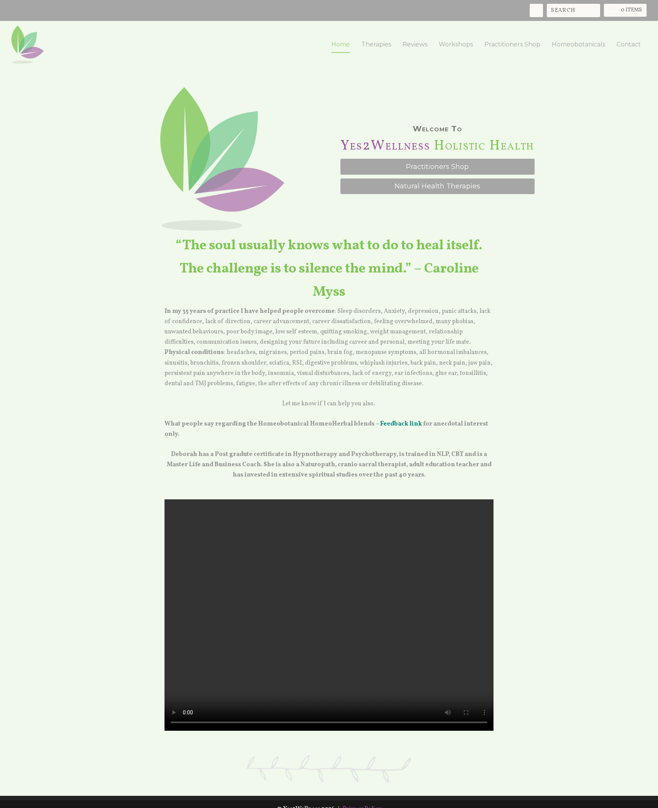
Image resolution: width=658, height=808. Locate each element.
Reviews (414, 44)
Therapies (376, 44)
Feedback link (401, 424)
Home (340, 44)
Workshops (456, 44)
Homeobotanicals (578, 44)
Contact (628, 44)
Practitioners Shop (512, 44)
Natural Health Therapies (437, 186)
